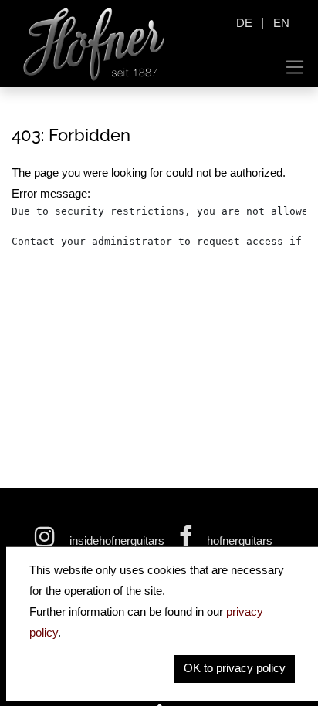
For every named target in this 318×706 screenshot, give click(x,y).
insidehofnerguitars (116, 540)
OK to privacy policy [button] (235, 667)
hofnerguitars (238, 540)
